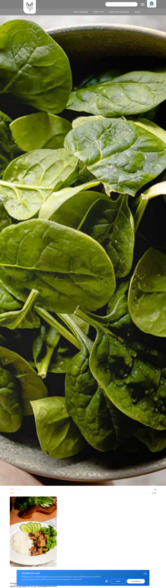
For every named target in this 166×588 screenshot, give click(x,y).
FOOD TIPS (98, 12)
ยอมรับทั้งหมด (136, 581)
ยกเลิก (118, 581)
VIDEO (137, 12)
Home (12, 489)
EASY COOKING (81, 12)
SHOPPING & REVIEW (119, 12)
